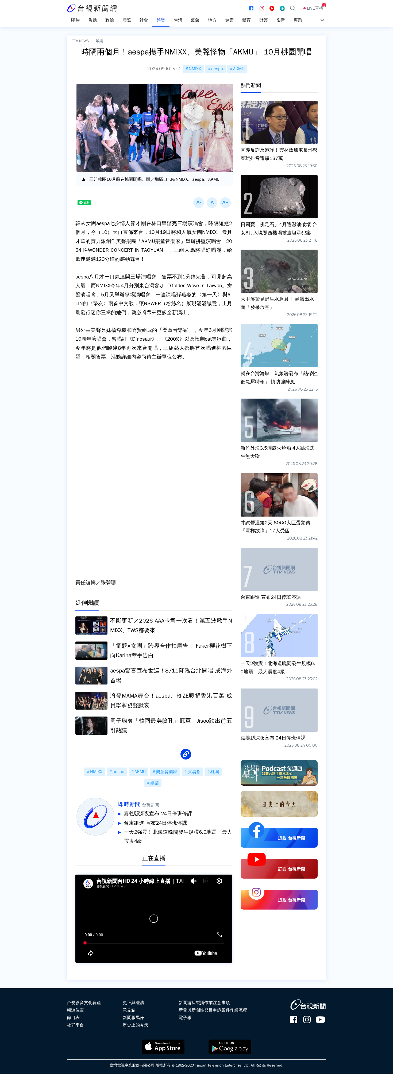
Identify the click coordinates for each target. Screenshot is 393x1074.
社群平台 (75, 1025)
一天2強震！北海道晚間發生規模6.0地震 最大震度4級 (178, 836)
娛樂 (99, 40)
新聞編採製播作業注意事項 (204, 1002)
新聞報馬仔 (133, 1017)
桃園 (214, 771)
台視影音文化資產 (84, 1002)
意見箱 (129, 1010)
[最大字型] (225, 202)
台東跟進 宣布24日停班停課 (155, 823)
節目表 (73, 1017)
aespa (217, 69)
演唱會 (193, 771)
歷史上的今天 (135, 1025)
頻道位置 (75, 1010)
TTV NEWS (80, 40)
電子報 (185, 1017)
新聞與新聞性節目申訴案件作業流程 (213, 1010)
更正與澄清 (133, 1002)
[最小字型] (198, 202)
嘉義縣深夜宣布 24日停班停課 (158, 814)
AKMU (238, 69)
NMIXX (195, 69)
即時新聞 (129, 804)
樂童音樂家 (166, 771)
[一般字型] (212, 202)
